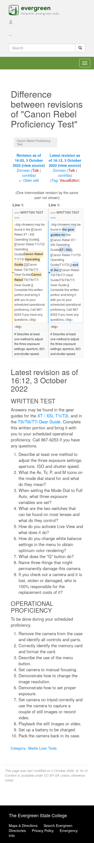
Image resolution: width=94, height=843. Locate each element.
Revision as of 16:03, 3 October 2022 (28, 160)
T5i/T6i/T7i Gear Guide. (40, 422)
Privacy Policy (43, 830)
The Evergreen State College (38, 815)
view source (33, 165)
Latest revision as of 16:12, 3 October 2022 (65, 160)
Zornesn (23, 170)
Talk (35, 170)
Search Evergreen (58, 825)
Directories (17, 830)
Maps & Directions (23, 825)
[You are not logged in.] (11, 22)
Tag (55, 180)
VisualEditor (69, 180)
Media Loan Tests (42, 748)
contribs (28, 175)
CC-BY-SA (51, 775)
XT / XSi (45, 416)
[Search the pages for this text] (80, 48)
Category (18, 748)
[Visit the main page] (34, 9)
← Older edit (29, 180)
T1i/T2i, (62, 416)
